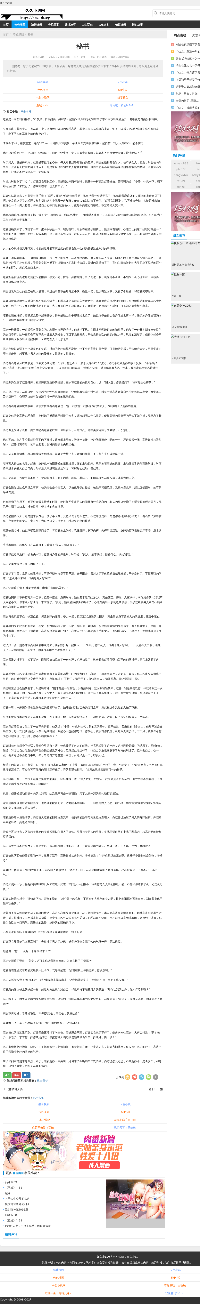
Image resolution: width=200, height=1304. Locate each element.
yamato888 (180, 163)
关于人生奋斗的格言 (17, 1198)
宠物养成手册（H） (126, 1119)
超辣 (8, 1193)
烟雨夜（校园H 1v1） (123, 105)
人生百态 (87, 24)
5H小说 (122, 89)
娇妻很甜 (122, 97)
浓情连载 (36, 24)
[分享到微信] (148, 1077)
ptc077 (181, 169)
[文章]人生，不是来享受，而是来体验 (28, 1226)
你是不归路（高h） (43, 1127)
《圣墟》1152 (13, 1220)
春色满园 (19, 24)
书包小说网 (43, 97)
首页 (6, 24)
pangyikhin (181, 175)
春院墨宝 (53, 24)
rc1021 (181, 180)
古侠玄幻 (103, 24)
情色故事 (137, 24)
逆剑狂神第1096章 (16, 1209)
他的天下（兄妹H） (126, 1127)
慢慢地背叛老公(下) (17, 1204)
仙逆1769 (11, 1182)
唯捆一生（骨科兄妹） (58, 1293)
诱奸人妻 (17, 1089)
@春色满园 (123, 56)
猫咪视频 (42, 82)
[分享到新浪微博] (134, 1077)
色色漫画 (42, 89)
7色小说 (123, 82)
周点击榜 (180, 35)
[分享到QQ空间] (127, 1077)
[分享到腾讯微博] (141, 1077)
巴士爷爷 (26, 111)
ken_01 (181, 186)
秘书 (30, 34)
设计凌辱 (70, 24)
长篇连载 (120, 24)
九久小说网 (39, 56)
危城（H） (42, 105)
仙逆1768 (11, 1215)
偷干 (151, 1089)
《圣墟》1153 (13, 1187)
